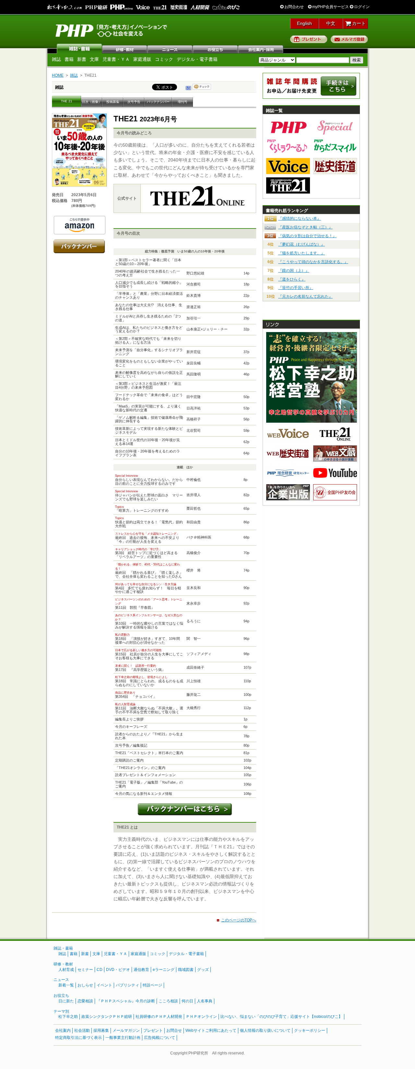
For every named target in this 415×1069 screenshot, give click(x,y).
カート (358, 23)
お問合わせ (293, 7)
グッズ (203, 969)
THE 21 (66, 101)
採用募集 (101, 1030)
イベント (104, 985)
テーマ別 (61, 1011)
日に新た (66, 1001)
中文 (330, 23)
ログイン (361, 7)
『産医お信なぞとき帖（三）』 (305, 227)
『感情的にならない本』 (299, 218)
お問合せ (174, 1030)
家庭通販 (142, 59)
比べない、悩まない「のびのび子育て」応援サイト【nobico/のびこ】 (281, 1016)
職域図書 (186, 969)
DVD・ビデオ (118, 969)
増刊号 (182, 102)
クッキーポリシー (309, 1030)
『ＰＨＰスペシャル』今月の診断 (126, 1001)
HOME (58, 75)
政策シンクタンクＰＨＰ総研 (106, 1016)
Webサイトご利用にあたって (210, 1030)
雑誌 (79, 48)
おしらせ (85, 985)
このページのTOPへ (238, 920)
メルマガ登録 (349, 39)
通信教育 (141, 969)
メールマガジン (126, 1030)
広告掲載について (159, 1037)
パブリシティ (127, 985)
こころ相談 (168, 1001)
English (304, 23)
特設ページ (152, 985)
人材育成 (66, 969)
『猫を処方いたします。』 (301, 253)
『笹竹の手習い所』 (295, 287)
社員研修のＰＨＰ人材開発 (159, 1016)
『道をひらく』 (291, 279)
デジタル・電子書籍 (197, 59)
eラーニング (163, 969)
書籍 (69, 59)
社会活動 (82, 1030)
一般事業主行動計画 (122, 1037)
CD (99, 969)
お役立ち (215, 48)
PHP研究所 (112, 30)
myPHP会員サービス (330, 7)
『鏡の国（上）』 (293, 270)
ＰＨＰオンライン (201, 1016)
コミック (164, 59)
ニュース (170, 48)
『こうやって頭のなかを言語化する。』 (313, 262)
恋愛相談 (85, 1001)
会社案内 (261, 48)
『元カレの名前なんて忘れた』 (305, 296)
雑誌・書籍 (63, 948)
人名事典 (204, 1001)
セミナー (85, 969)
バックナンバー (158, 102)
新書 (81, 59)
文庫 (94, 59)
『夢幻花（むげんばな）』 (301, 244)
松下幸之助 (68, 1016)
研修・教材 (125, 48)
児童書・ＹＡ (116, 59)
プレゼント (308, 39)
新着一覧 (66, 985)
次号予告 (133, 102)
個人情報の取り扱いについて (265, 1030)
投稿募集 (112, 102)
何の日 (187, 1001)
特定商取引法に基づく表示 (78, 1037)
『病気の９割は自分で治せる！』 (307, 236)
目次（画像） (91, 102)
